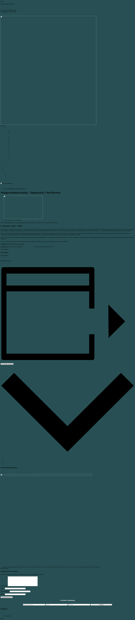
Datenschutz (7, 613)
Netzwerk (9, 166)
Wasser (8, 130)
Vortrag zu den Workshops (16, 137)
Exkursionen (13, 148)
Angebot (6, 128)
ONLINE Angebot (8, 159)
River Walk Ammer (15, 131)
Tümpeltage (13, 134)
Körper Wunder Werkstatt (16, 138)
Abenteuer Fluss (14, 132)
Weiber (8, 135)
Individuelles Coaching (12, 162)
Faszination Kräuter (15, 155)
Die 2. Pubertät (13, 142)
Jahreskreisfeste (11, 177)
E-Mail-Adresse (5, 591)
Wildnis (9, 146)
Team (5, 163)
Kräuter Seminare (14, 149)
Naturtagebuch (7, 167)
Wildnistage (13, 152)
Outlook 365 (7, 463)
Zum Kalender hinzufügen (7, 364)
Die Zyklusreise (14, 141)
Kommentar (4, 585)
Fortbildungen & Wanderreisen (14, 153)
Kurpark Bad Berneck (6, 263)
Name (3, 588)
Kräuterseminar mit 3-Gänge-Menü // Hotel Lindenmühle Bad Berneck (22, 472)
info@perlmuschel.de (28, 246)
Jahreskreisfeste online (12, 160)
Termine (6, 170)
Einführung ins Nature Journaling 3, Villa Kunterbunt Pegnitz (19, 470)
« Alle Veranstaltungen (6, 186)
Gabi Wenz (8, 10)
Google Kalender (8, 460)
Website (3, 594)
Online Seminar (11, 179)
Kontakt (6, 180)
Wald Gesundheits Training (16, 151)
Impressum (6, 612)
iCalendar (6, 461)
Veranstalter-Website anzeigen (8, 258)
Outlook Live (7, 464)
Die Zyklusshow (14, 139)
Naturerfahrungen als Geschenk (11, 169)
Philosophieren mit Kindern (17, 145)
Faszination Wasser (14, 158)
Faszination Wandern (15, 156)
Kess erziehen (13, 144)
